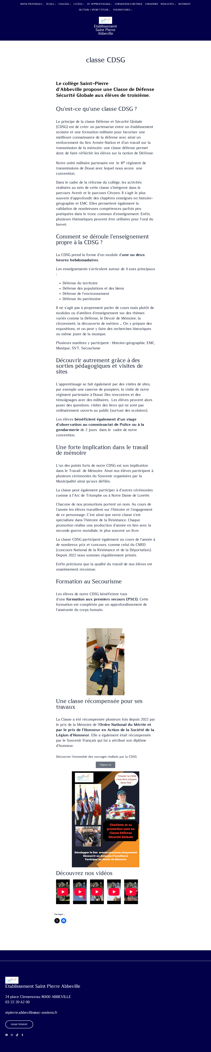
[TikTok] (17, 1035)
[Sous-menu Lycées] (83, 4)
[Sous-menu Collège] (70, 4)
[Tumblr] (22, 1035)
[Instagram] (12, 1035)
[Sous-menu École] (55, 4)
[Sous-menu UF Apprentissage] (111, 4)
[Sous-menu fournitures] (131, 10)
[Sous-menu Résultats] (175, 4)
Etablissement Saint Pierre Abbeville (105, 29)
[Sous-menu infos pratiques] (43, 4)
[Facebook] (6, 1035)
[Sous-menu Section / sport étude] (109, 10)
